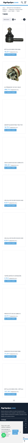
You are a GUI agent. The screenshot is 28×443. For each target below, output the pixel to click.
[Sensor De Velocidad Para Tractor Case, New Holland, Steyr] (14, 337)
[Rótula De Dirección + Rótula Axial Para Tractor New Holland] (14, 375)
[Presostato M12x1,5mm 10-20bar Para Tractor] (14, 299)
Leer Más (15, 430)
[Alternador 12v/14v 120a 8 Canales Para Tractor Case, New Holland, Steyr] (14, 73)
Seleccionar (6, 19)
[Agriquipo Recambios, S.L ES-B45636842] (11, 2)
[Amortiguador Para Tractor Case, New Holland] (14, 110)
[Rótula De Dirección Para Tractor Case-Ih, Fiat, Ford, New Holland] (14, 35)
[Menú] (25, 2)
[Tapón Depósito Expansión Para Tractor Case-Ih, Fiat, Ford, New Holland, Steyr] (14, 261)
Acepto (15, 433)
